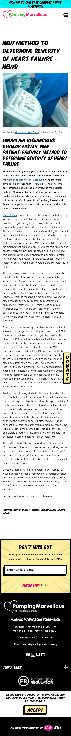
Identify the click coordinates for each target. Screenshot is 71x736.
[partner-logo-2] (35, 682)
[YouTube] (43, 654)
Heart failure (10, 215)
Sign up (31, 585)
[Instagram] (38, 654)
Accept (35, 709)
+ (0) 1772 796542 (42, 637)
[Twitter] (33, 655)
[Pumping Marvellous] (25, 15)
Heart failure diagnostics (39, 510)
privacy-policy (56, 697)
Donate (67, 368)
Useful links (12, 667)
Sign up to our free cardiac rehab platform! (35, 4)
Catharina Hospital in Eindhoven (25, 179)
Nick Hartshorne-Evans (27, 132)
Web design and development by (26, 727)
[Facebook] (28, 654)
